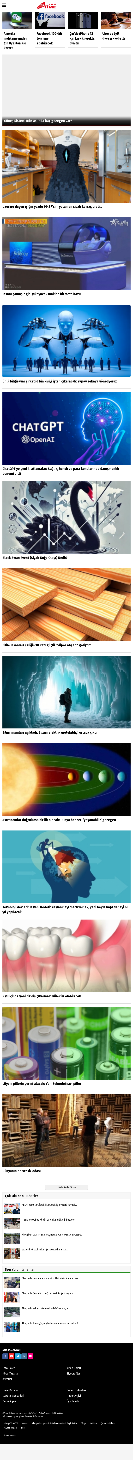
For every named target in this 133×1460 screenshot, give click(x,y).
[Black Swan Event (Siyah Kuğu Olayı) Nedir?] (66, 517)
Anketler (7, 1379)
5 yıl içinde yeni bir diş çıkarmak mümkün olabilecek (41, 996)
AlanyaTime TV (11, 1423)
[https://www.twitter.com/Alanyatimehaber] (18, 1356)
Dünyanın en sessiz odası (21, 1171)
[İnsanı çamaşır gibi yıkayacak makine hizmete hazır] (66, 253)
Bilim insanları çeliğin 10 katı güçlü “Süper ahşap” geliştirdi (47, 645)
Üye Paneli (72, 1401)
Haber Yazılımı (10, 1435)
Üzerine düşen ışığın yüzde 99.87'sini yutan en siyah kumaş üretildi (52, 206)
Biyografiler (73, 1373)
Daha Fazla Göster (67, 1187)
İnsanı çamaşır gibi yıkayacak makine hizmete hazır (41, 294)
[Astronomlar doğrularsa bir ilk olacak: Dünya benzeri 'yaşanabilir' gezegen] (66, 779)
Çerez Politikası (108, 1423)
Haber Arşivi (73, 1396)
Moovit (25, 1423)
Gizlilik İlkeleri (10, 1427)
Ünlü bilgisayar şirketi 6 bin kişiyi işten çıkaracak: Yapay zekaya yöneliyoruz (59, 381)
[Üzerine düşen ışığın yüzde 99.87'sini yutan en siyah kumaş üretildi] (66, 166)
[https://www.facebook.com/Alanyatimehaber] (5, 1356)
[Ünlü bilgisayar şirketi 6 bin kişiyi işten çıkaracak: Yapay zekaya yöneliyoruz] (66, 340)
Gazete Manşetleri (13, 1396)
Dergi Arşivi (9, 1401)
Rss (23, 1427)
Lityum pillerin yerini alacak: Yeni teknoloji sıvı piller (41, 1083)
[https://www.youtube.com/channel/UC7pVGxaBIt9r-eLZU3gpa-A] (11, 1356)
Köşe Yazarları (10, 1373)
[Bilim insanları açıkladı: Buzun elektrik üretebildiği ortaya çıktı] (66, 692)
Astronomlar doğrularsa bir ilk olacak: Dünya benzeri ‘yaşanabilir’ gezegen (59, 820)
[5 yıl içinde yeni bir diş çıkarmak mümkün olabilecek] (66, 955)
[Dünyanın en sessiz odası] (66, 1130)
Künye (83, 1423)
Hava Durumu (10, 1390)
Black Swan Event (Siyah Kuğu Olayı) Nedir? (35, 558)
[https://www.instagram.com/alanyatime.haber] (24, 1356)
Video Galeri (73, 1368)
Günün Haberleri (76, 1390)
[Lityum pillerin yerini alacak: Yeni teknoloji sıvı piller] (66, 1043)
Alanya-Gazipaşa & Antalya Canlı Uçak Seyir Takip (54, 1423)
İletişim (93, 1423)
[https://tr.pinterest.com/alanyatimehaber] (30, 1356)
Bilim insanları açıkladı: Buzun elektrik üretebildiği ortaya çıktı (49, 732)
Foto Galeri (8, 1368)
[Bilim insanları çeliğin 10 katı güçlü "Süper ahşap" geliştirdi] (66, 604)
